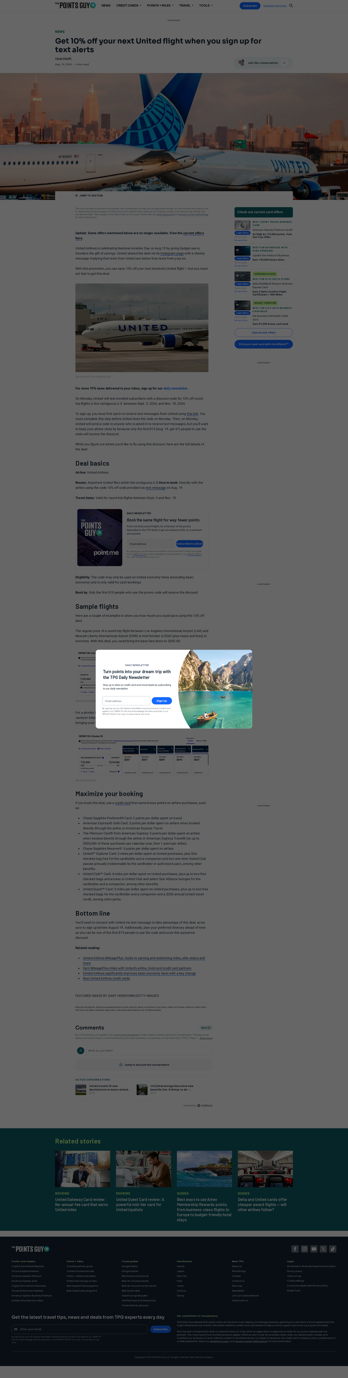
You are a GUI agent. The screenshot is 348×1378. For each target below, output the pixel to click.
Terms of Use (120, 711)
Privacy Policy (109, 714)
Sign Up (162, 700)
